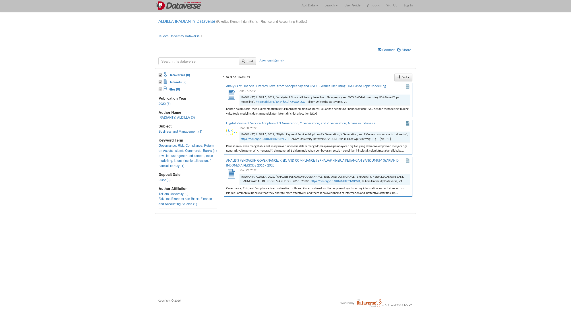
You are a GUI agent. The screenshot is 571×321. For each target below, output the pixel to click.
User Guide (352, 5)
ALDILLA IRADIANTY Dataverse (186, 21)
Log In (408, 5)
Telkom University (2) (173, 193)
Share (406, 49)
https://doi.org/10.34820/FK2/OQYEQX (280, 102)
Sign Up (391, 5)
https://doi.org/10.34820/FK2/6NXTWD (335, 181)
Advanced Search (271, 61)
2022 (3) (165, 103)
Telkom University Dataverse (179, 36)
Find (249, 61)
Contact (388, 49)
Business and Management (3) (180, 131)
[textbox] (198, 61)
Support (373, 5)
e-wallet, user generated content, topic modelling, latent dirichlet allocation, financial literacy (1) (186, 160)
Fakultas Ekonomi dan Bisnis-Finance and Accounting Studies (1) (185, 201)
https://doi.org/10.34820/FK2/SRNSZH (264, 139)
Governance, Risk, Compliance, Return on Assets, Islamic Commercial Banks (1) (188, 148)
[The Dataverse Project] (369, 303)
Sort (404, 77)
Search (330, 5)
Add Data (309, 5)
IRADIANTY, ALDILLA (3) (177, 117)
